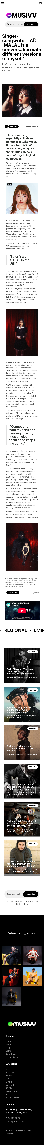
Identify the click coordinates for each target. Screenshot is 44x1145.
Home (8, 1041)
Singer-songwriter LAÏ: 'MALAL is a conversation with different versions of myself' (21, 47)
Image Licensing (13, 1057)
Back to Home (12, 592)
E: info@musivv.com (15, 1121)
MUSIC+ (9, 1079)
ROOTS (9, 1088)
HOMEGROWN (12, 1097)
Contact (9, 1051)
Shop (8, 1047)
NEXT (8, 1094)
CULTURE (10, 1085)
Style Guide (11, 1054)
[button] (3, 3)
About (9, 1044)
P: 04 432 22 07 (13, 1118)
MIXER (9, 1082)
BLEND (9, 1069)
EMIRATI (9, 1075)
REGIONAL (13, 126)
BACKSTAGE (11, 1091)
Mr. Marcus (34, 126)
